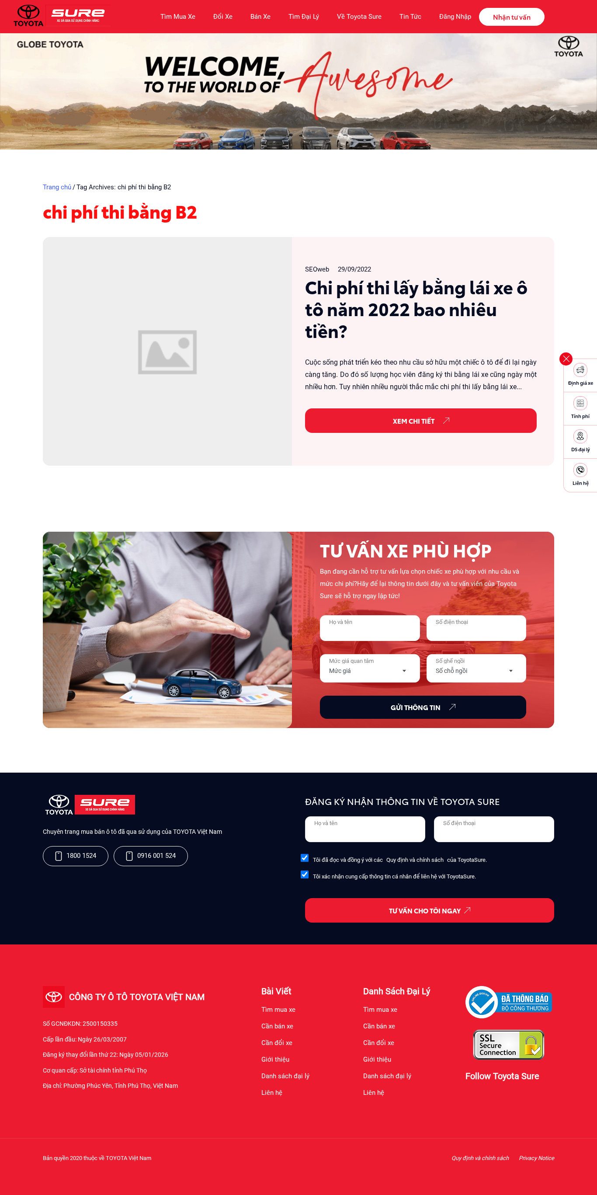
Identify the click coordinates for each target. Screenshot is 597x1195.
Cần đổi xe (276, 1043)
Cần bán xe (277, 1026)
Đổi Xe (223, 17)
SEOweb (317, 269)
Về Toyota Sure (359, 17)
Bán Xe (260, 17)
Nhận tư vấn (512, 16)
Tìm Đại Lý (303, 17)
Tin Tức (410, 17)
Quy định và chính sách (415, 860)
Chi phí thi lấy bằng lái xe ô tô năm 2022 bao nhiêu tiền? (416, 308)
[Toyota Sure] (89, 812)
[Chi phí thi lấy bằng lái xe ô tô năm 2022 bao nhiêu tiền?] (167, 351)
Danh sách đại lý (285, 1076)
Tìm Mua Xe (177, 17)
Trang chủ (57, 187)
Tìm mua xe (278, 1010)
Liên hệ (271, 1093)
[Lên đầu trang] (586, 1177)
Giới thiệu (275, 1059)
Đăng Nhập (455, 17)
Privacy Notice (536, 1158)
